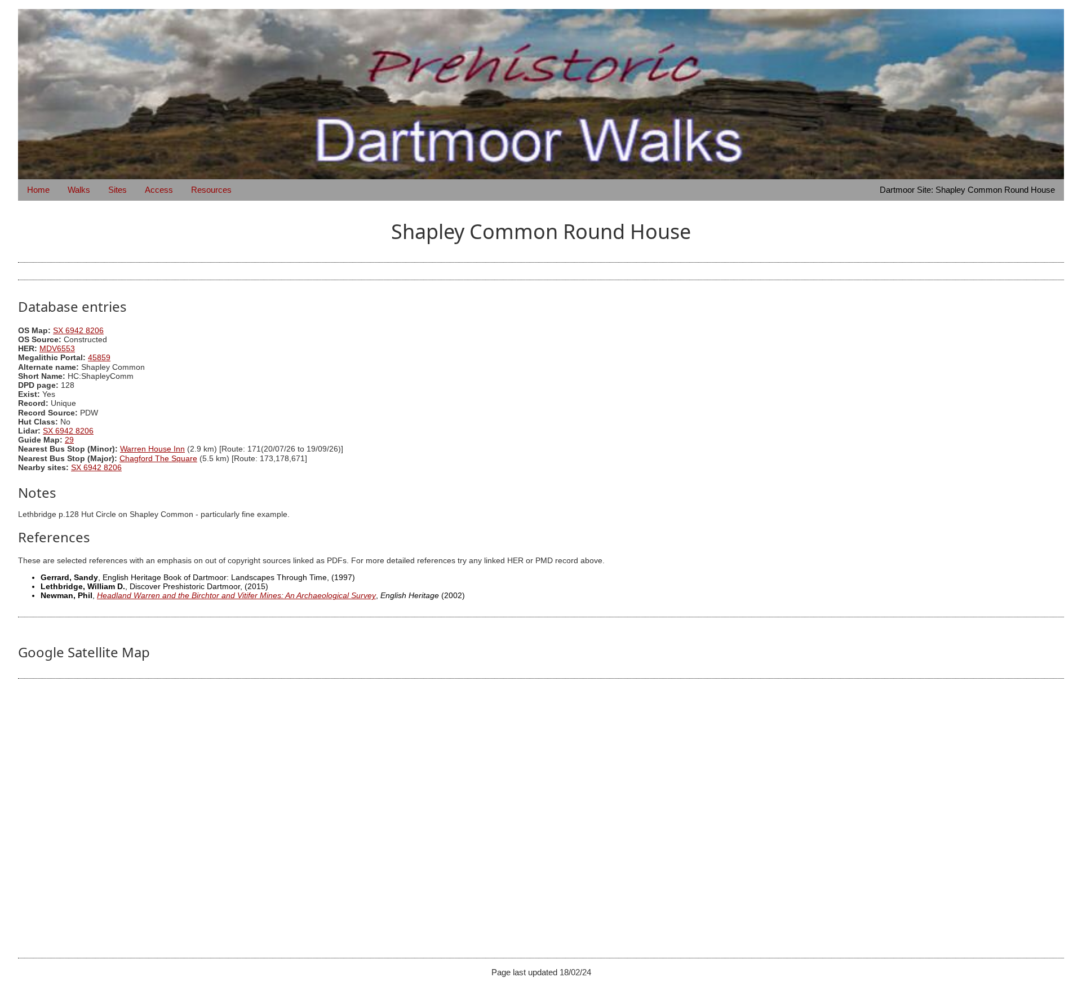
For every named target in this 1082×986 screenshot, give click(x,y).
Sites (117, 189)
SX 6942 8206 (78, 330)
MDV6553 (57, 348)
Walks (79, 189)
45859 (99, 357)
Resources (211, 189)
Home (38, 189)
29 (69, 440)
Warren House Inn (152, 449)
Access (159, 189)
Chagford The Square (158, 458)
